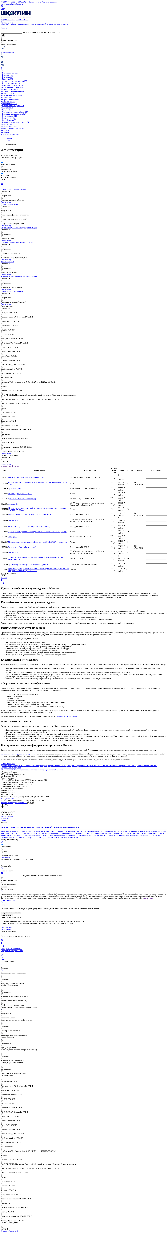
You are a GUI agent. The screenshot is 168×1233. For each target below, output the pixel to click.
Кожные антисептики (9, 204)
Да (2, 957)
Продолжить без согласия (11, 913)
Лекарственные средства (13, 128)
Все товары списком (10, 73)
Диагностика (9, 118)
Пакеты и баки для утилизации (15, 122)
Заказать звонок (35, 2)
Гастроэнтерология (11, 83)
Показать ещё (6, 202)
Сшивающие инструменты (13, 766)
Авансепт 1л (13, 504)
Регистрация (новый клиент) (12, 4)
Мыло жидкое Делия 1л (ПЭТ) (20, 494)
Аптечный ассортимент (35, 24)
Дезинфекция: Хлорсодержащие (13, 189)
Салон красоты (62, 24)
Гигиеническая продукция (14, 114)
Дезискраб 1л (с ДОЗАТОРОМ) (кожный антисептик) (29, 526)
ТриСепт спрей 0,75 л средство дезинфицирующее (28, 564)
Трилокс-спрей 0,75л (16, 488)
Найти (4, 887)
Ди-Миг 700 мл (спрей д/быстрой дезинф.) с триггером (29, 514)
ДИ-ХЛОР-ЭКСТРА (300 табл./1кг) (22, 499)
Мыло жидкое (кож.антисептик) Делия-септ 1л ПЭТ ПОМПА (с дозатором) (37, 542)
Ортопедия (7, 97)
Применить (5, 857)
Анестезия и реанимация (13, 91)
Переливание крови (10, 100)
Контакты (45, 2)
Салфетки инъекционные (13, 95)
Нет (2, 959)
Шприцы (7, 130)
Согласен (4, 905)
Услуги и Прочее (10, 134)
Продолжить (6, 929)
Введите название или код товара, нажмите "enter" (42, 32)
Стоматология (50, 24)
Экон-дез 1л (12, 537)
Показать (13, 1231)
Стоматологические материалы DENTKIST (118, 766)
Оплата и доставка (20, 770)
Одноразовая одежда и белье (15, 112)
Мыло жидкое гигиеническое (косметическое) (19, 276)
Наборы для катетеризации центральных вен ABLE (45, 766)
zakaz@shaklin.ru (7, 799)
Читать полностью (8, 764)
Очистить (4, 1231)
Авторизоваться (7, 927)
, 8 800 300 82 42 (22, 2)
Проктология (8, 93)
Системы (7, 124)
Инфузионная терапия (12, 87)
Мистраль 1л (13, 552)
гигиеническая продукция (67, 716)
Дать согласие (7, 915)
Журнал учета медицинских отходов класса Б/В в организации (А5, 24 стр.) (37, 532)
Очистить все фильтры (10, 466)
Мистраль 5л (13, 520)
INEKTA (4, 24)
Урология (7, 79)
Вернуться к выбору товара (11, 949)
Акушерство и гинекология (14, 81)
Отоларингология (10, 89)
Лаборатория (8, 102)
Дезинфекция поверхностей (12, 291)
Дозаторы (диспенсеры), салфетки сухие (16, 242)
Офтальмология (100, 833)
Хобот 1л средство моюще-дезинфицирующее (26, 477)
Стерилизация (9, 126)
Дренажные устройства (12, 85)
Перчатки (7, 77)
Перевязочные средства (13, 106)
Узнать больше (148, 898)
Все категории (7, 75)
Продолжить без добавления (12, 951)
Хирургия (7, 108)
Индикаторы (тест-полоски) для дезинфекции (19, 228)
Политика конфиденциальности (42, 770)
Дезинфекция (9, 120)
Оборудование (9, 116)
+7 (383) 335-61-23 (8, 2)
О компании (7, 770)
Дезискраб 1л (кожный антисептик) (22, 547)
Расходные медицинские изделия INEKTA (84, 766)
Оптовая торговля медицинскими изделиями (18, 754)
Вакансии (53, 2)
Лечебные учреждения (17, 24)
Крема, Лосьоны (7, 262)
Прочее (6, 132)
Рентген (6, 110)
